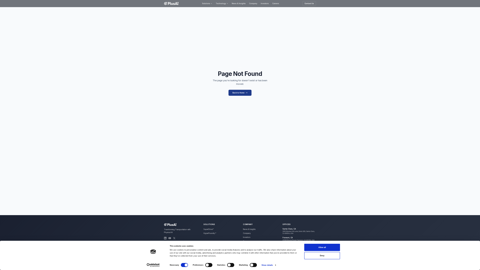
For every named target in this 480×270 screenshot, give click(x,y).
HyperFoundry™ (210, 233)
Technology (221, 3)
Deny (322, 255)
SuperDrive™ (209, 229)
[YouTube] (169, 238)
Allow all (322, 247)
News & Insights (239, 3)
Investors (265, 3)
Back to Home (238, 93)
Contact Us (309, 3)
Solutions (206, 3)
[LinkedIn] (165, 238)
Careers (275, 3)
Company (253, 3)
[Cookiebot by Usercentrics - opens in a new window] (153, 265)
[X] (174, 238)
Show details (267, 265)
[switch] (208, 265)
